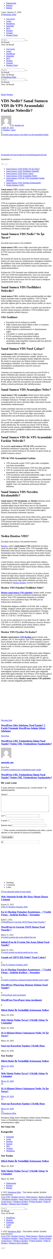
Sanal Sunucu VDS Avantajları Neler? (21, 176)
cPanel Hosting (45, 1199)
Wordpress (10, 1151)
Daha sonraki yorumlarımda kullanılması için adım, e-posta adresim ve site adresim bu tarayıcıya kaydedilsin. (26, 831)
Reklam (9, 5)
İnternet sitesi (6, 825)
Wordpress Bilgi (14, 1192)
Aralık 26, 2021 (7, 127)
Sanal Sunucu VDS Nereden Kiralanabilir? (23, 183)
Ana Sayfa (10, 19)
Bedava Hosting (45, 1197)
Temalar (9, 33)
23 (2, 1099)
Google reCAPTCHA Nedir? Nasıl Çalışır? (23, 957)
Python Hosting (35, 1201)
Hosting (9, 30)
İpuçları (9, 1144)
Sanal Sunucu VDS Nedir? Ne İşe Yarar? (23, 169)
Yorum (4, 794)
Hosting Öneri (12, 35)
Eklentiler (10, 26)
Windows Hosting (20, 1201)
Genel (8, 21)
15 (2, 1111)
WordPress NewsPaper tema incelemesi (21, 1000)
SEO (8, 28)
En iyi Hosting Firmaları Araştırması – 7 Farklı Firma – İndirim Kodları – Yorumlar (26, 913)
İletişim (9, 8)
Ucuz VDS (6, 1197)
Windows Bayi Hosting (18, 1204)
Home (3, 94)
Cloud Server (6, 1201)
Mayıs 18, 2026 (7, 1066)
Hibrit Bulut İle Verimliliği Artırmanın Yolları (25, 1010)
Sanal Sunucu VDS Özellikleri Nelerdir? (22, 171)
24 (2, 1068)
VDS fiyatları (26, 637)
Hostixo (4, 546)
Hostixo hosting (19, 583)
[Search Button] (26, 40)
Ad (3, 816)
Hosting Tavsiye (18, 1197)
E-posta (5, 820)
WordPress (10, 23)
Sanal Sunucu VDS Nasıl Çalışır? (20, 173)
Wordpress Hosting (10, 1199)
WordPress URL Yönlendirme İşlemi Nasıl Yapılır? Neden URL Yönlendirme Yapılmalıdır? (26, 776)
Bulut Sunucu (32, 1197)
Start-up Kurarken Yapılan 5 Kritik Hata (23, 1045)
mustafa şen (19, 125)
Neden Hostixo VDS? (15, 185)
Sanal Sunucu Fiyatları (28, 1199)
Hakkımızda (11, 3)
